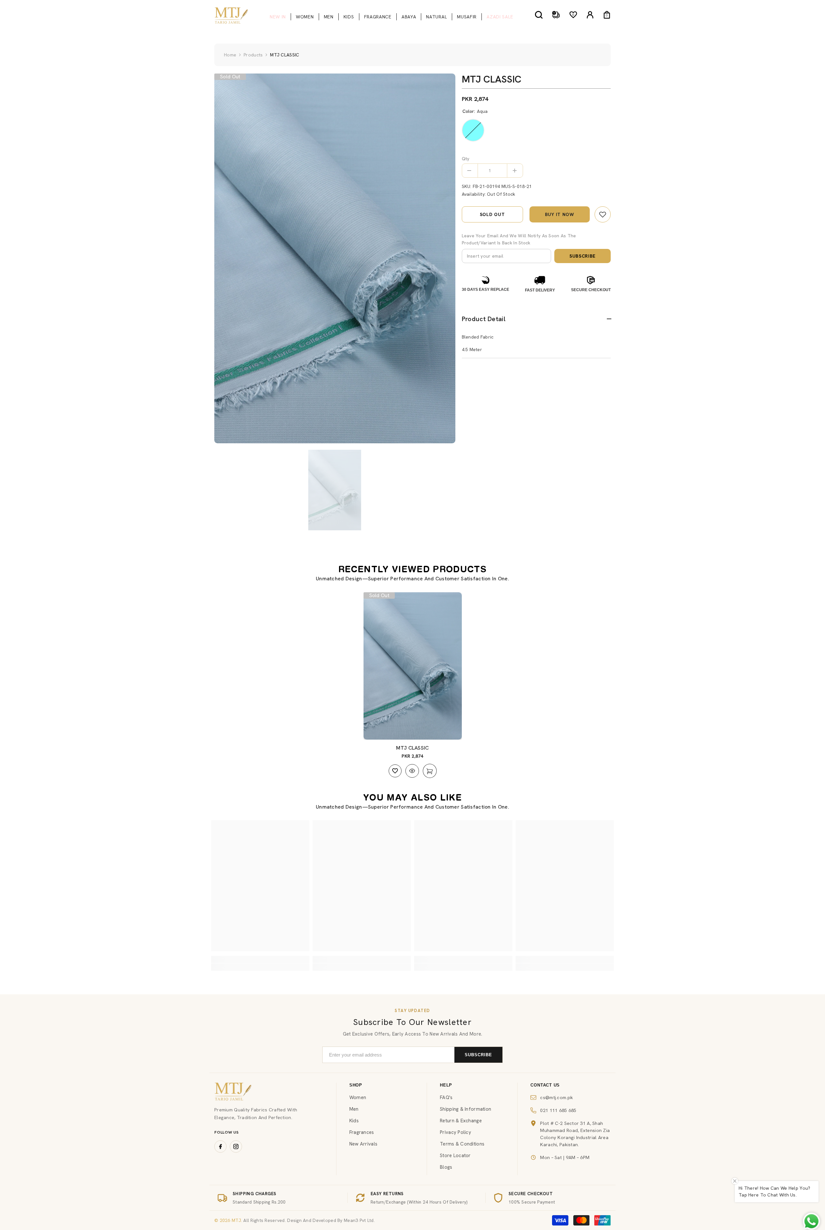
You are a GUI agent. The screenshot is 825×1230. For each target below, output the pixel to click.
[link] (603, 214)
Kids (354, 1120)
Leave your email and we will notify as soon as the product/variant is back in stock (519, 239)
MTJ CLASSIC (412, 747)
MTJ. (236, 1220)
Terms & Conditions (462, 1144)
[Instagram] (236, 1146)
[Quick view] (412, 770)
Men (354, 1109)
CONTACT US (545, 1085)
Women (357, 1097)
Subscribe (582, 256)
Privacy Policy (455, 1132)
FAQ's (446, 1097)
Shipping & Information (465, 1109)
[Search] (539, 15)
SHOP (355, 1085)
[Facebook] (220, 1146)
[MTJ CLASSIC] (413, 666)
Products (253, 55)
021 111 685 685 (558, 1110)
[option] (334, 258)
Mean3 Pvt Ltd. (359, 1220)
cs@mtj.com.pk (556, 1097)
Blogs (446, 1167)
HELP (446, 1085)
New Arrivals (363, 1144)
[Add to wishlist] (395, 770)
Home (230, 55)
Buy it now (559, 214)
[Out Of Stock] (430, 771)
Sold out (492, 214)
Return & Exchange (461, 1120)
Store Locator (455, 1155)
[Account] (590, 15)
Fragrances (361, 1132)
